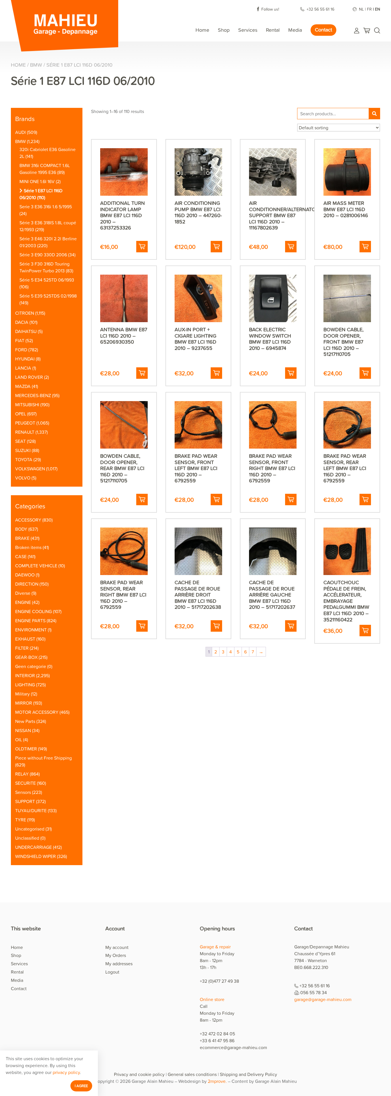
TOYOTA (23, 459)
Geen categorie (30, 666)
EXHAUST (25, 639)
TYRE (20, 819)
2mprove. (217, 1081)
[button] (142, 246)
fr (369, 9)
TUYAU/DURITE (31, 810)
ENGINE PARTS (30, 620)
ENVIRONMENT (31, 630)
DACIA (21, 322)
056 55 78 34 (313, 992)
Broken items (28, 547)
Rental (273, 29)
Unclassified (27, 838)
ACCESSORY (28, 520)
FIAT (19, 340)
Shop (224, 29)
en (377, 9)
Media (295, 29)
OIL (18, 739)
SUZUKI (23, 450)
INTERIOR (25, 675)
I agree (81, 1085)
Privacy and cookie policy (139, 1074)
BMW (36, 64)
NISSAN (23, 730)
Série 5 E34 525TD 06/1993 (46, 280)
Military (22, 694)
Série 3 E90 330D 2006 (43, 254)
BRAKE (22, 538)
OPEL (20, 414)
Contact (323, 29)
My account (117, 947)
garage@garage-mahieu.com (322, 999)
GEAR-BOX (26, 657)
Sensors (23, 792)
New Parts (25, 721)
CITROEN (24, 313)
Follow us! (270, 9)
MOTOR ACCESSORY (36, 712)
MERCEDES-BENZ (33, 395)
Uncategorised (29, 829)
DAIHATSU (26, 331)
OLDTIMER (26, 749)
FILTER (22, 648)
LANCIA (23, 368)
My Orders (115, 955)
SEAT (20, 441)
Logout (112, 972)
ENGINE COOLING (33, 611)
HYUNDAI (25, 359)
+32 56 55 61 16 (321, 9)
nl (361, 9)
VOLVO (22, 478)
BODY (21, 529)
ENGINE (23, 602)
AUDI (20, 132)
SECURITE (25, 783)
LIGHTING (25, 684)
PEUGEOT (25, 423)
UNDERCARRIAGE (33, 847)
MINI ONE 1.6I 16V (37, 181)
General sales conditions (192, 1074)
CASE (21, 556)
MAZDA (23, 386)
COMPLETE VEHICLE (36, 565)
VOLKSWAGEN (30, 468)
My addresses (119, 963)
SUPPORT (25, 801)
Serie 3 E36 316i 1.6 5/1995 (45, 206)
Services (247, 29)
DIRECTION (26, 584)
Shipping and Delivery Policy (248, 1074)
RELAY (22, 774)
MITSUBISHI (27, 404)
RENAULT (24, 432)
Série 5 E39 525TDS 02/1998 (48, 296)
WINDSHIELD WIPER (35, 856)
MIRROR (23, 703)
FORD (21, 349)
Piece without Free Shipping (43, 758)
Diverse (22, 593)
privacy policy (66, 1072)
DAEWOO (25, 575)
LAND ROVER (29, 377)
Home (202, 29)
